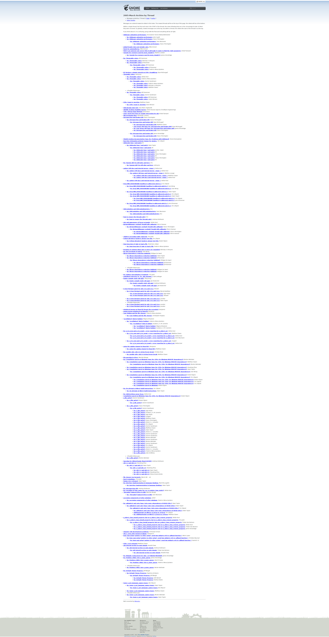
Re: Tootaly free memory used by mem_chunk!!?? (143, 55)
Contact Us (127, 627)
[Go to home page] (134, 11)
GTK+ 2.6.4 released (130, 543)
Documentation (144, 623)
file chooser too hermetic (132, 477)
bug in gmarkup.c (129, 479)
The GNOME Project (129, 620)
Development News (158, 627)
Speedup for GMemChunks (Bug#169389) (137, 461)
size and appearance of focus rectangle (136, 222)
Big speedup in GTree (130, 357)
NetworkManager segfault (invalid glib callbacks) (140, 224)
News (154, 620)
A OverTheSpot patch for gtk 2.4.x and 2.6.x (138, 288)
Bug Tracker (143, 629)
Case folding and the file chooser (134, 313)
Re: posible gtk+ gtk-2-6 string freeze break (138, 352)
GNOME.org (201, 1)
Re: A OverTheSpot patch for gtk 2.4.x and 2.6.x (143, 291)
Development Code (145, 630)
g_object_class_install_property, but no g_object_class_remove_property (147, 517)
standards (133, 636)
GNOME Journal (157, 626)
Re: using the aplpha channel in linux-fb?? (141, 349)
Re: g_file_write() (132, 400)
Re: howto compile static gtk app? (138, 281)
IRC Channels (143, 627)
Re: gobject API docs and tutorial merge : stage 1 (144, 170)
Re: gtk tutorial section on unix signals (140, 548)
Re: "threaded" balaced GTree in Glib (139, 494)
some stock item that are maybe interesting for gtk (141, 113)
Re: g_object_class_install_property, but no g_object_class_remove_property (152, 520)
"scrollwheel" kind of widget (133, 319)
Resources (143, 620)
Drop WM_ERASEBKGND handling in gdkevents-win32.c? (142, 183)
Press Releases (156, 622)
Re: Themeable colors (130, 58)
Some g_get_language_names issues (135, 583)
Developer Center (144, 622)
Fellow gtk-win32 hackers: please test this (137, 238)
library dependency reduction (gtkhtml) (136, 253)
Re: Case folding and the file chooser (139, 315)
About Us (126, 622)
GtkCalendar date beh (130, 107)
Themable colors (129, 74)
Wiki (141, 625)
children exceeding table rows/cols (135, 236)
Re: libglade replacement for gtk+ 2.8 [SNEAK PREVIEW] (142, 555)
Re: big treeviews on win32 (132, 251)
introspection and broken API (133, 117)
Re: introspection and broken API (138, 119)
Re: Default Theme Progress (133, 570)
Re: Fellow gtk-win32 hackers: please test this (143, 241)
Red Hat (144, 636)
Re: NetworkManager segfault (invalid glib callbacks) (145, 226)
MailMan (154, 636)
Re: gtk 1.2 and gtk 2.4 (134, 465)
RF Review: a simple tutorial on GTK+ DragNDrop (140, 72)
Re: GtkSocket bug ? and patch (137, 145)
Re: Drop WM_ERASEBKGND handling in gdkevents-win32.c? (147, 186)
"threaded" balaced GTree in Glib (134, 492)
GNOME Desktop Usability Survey (134, 109)
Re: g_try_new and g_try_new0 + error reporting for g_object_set (145, 331)
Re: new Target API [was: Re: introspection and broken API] (154, 128)
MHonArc (137, 601)
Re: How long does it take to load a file (140, 246)
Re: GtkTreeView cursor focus (133, 394)
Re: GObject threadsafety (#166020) (135, 274)
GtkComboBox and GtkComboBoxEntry (136, 209)
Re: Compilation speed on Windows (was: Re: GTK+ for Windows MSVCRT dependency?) (153, 359)
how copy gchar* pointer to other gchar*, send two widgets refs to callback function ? (152, 535)
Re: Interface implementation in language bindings (140, 483)
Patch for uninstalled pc (131, 49)
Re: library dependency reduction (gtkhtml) (142, 256)
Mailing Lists (154, 8)
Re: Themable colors (134, 76)
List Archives (164, 8)
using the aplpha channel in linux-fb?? (136, 346)
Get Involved (127, 623)
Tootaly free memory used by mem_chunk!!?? (138, 52)
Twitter (155, 630)
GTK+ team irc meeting (131, 102)
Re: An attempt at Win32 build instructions (138, 388)
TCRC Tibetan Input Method (132, 111)
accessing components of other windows (137, 498)
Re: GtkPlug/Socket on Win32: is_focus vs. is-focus (151, 514)
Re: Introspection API (130, 488)
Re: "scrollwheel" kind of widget (138, 321)
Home (147, 8)
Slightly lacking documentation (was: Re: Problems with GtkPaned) (146, 139)
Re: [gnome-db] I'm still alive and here (136, 163)
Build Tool (142, 632)
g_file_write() (127, 398)
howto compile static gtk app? (133, 278)
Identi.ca (155, 629)
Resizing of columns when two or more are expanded (141, 249)
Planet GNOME (156, 625)
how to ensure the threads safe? (134, 217)
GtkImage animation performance (134, 34)
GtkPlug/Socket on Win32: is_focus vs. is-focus (149, 512)
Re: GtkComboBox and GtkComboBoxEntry (141, 211)
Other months (131, 20)
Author (153, 18)
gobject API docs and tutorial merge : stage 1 (138, 168)
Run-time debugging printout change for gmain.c (140, 141)
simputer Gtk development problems (136, 531)
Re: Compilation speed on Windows (146, 385)
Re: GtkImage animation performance (140, 37)
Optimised (126, 636)
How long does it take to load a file (135, 244)
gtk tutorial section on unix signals (135, 545)
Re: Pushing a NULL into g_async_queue (136, 557)
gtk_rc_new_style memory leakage (135, 533)
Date (147, 18)
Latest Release (156, 623)
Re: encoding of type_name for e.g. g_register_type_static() (143, 490)
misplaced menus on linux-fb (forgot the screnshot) (141, 309)
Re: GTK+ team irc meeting (136, 104)
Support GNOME (128, 626)
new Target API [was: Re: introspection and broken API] (153, 126)
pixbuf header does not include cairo (135, 47)
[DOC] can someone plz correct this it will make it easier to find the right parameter (152, 51)
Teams (125, 625)
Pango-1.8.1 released (130, 481)
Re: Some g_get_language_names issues (140, 585)
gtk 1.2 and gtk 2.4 (129, 463)
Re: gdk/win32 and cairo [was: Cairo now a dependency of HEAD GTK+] (147, 503)
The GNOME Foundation (130, 629)
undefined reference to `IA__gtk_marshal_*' (138, 276)
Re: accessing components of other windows (142, 500)
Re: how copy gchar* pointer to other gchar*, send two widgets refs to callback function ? (157, 538)
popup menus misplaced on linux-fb (135, 311)
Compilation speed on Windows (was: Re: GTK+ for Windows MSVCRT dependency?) (152, 396)
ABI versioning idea (130, 115)
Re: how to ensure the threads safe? (139, 219)
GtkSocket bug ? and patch (132, 143)
